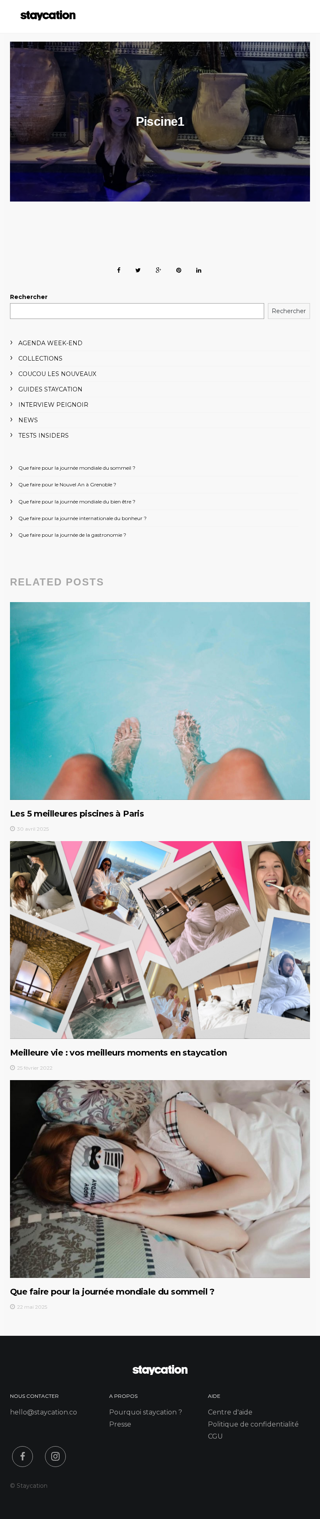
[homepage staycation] (160, 1373)
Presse (120, 1424)
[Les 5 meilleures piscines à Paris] (160, 700)
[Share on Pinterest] (178, 269)
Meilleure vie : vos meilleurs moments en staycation (118, 1053)
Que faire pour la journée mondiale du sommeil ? (76, 468)
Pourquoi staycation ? (145, 1412)
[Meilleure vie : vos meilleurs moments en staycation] (160, 939)
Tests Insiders (43, 435)
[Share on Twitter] (138, 269)
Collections (40, 358)
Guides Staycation (50, 389)
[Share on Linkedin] (198, 269)
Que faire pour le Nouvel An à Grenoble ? (67, 484)
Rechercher (29, 297)
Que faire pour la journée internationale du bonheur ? (82, 518)
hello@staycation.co (43, 1412)
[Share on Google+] (158, 269)
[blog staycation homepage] (47, 18)
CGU (215, 1436)
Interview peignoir (53, 404)
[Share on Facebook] (119, 269)
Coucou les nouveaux (57, 374)
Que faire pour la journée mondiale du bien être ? (76, 501)
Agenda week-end (50, 343)
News (28, 420)
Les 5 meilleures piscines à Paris (77, 814)
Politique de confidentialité (253, 1424)
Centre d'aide (230, 1412)
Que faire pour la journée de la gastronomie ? (72, 535)
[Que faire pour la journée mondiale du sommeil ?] (160, 1178)
